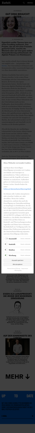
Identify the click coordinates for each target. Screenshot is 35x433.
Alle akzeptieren (17, 264)
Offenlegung (17, 270)
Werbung (12, 255)
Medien (12, 250)
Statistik (12, 244)
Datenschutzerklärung (13, 268)
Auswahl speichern (17, 260)
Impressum (24, 268)
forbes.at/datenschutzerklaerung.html (17, 189)
